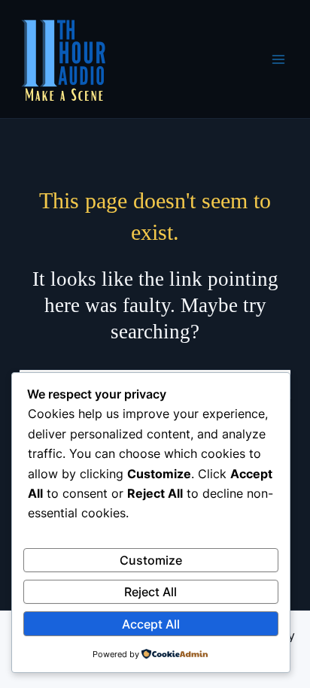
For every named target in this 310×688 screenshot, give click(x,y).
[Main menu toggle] (278, 59)
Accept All (151, 624)
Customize (151, 560)
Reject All (150, 591)
